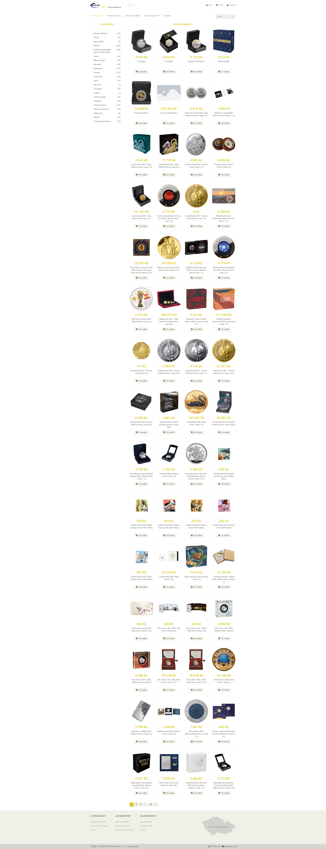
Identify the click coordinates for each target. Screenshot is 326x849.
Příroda (107, 73)
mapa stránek (133, 846)
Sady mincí (107, 77)
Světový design (107, 97)
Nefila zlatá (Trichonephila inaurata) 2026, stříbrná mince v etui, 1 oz (141, 785)
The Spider (168, 61)
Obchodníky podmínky (124, 830)
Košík (220, 5)
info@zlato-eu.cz (230, 846)
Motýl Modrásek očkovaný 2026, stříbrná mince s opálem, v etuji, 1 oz (196, 785)
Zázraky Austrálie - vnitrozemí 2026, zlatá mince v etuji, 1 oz (223, 321)
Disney (107, 37)
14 (151, 804)
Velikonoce (107, 113)
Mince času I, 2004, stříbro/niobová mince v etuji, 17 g (196, 733)
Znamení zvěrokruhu (107, 121)
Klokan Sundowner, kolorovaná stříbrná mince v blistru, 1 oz (224, 218)
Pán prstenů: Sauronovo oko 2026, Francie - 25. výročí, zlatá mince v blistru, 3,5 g (141, 270)
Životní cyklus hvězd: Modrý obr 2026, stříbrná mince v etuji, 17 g (224, 270)
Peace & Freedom (141, 113)
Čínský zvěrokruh (107, 33)
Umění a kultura (107, 105)
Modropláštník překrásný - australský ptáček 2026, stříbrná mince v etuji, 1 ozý (224, 785)
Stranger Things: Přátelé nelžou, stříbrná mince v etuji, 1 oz (196, 321)
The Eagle (141, 61)
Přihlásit (232, 5)
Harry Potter (107, 42)
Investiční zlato (114, 15)
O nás (92, 830)
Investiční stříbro (132, 15)
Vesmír (107, 117)
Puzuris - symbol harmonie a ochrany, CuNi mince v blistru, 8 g (223, 733)
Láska (107, 56)
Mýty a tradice (107, 60)
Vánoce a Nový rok (107, 109)
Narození (107, 64)
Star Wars (107, 89)
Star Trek (107, 85)
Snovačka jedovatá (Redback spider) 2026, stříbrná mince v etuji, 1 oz (141, 476)
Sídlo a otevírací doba (99, 826)
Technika (107, 101)
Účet (210, 5)
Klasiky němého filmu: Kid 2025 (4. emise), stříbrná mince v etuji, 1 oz (196, 270)
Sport (107, 81)
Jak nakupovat (151, 15)
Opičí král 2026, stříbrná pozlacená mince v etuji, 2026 (168, 424)
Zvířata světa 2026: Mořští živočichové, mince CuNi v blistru (223, 476)
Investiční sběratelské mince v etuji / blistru (107, 51)
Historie (107, 46)
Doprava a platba (122, 822)
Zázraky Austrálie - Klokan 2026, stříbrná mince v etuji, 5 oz (223, 579)
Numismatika (96, 15)
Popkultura (107, 68)
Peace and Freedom (169, 113)
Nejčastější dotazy (122, 826)
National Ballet (224, 61)
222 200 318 (215, 846)
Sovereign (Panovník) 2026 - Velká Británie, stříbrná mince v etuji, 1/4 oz (196, 476)
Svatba (107, 93)
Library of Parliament (196, 61)
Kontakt (167, 15)
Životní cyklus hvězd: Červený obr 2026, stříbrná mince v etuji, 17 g (168, 218)
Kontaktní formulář (98, 822)
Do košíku (142, 72)
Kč (130, 5)
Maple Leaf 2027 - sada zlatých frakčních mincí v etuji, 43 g (169, 321)
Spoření (143, 830)
